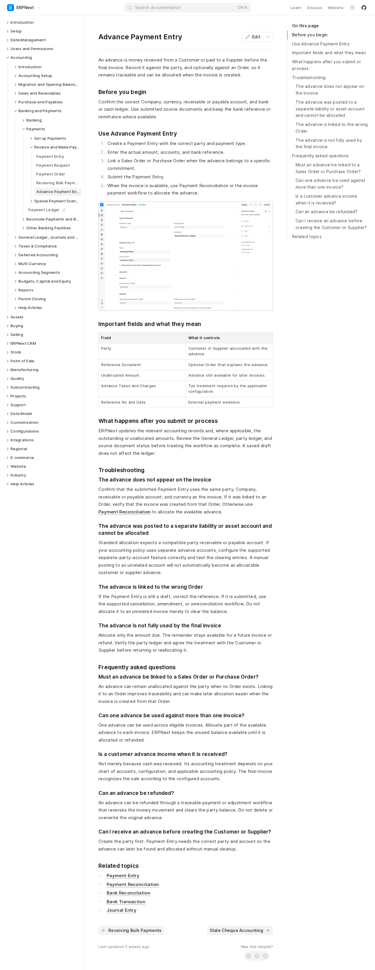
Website (335, 7)
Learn (296, 7)
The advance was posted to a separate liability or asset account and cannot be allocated (330, 109)
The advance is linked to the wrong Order (332, 128)
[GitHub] (364, 8)
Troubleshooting (308, 77)
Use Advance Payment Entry (321, 43)
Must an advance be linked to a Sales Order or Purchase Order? (328, 168)
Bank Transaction (126, 901)
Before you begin (310, 34)
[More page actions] (268, 37)
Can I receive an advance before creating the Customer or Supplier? (331, 224)
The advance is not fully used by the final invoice (329, 143)
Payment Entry (123, 875)
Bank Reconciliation (128, 893)
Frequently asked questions (320, 155)
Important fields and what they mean (329, 52)
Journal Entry (122, 910)
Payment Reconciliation (124, 512)
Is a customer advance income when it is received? (326, 199)
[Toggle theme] (352, 8)
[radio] (249, 956)
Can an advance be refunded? (327, 211)
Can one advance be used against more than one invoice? (330, 183)
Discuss (314, 7)
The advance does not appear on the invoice (330, 89)
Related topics (307, 236)
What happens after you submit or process (326, 65)
